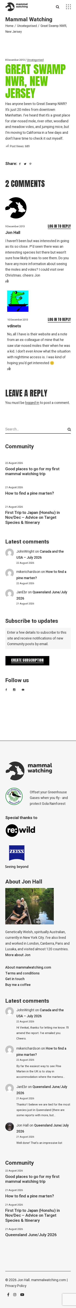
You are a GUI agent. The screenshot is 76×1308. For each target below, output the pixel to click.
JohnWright (25, 551)
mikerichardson (28, 571)
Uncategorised (27, 26)
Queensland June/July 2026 (31, 1235)
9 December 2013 (15, 226)
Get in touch (15, 979)
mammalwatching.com (48, 1280)
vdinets (14, 326)
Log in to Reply (59, 226)
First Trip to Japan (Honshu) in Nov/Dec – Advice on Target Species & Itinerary (32, 517)
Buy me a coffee (18, 984)
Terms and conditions (22, 973)
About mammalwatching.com (28, 967)
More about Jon (17, 955)
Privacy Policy (15, 1285)
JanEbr (21, 592)
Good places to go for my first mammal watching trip (32, 471)
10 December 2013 (17, 319)
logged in (32, 402)
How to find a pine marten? (29, 493)
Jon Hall (12, 233)
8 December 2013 (15, 60)
